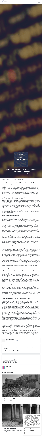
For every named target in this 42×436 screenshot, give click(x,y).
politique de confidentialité (30, 425)
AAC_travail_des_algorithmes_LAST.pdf (12, 340)
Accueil (3, 179)
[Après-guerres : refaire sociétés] (21, 389)
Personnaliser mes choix (32, 432)
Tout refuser (32, 430)
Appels (5, 179)
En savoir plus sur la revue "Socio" (12, 367)
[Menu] (39, 1)
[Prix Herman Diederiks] (21, 419)
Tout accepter (32, 428)
